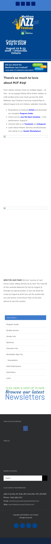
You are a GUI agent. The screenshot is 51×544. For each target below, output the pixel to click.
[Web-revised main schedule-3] (25, 137)
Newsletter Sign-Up (14, 354)
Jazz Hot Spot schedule (30, 117)
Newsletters (13, 360)
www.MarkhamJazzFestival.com (21, 504)
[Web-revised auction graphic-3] (25, 209)
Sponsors (10, 342)
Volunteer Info (12, 348)
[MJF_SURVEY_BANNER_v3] (25, 64)
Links (8, 378)
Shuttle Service (12, 330)
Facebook (29, 124)
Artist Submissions (13, 366)
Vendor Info (11, 336)
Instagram (41, 124)
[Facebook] (25, 428)
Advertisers (10, 372)
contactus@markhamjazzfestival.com (24, 501)
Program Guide (26, 113)
